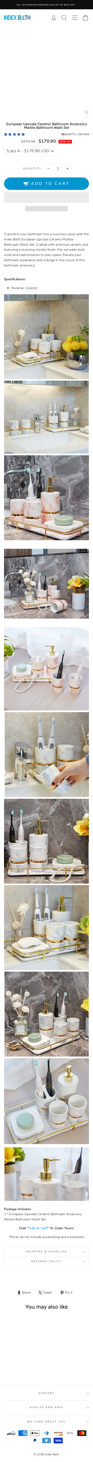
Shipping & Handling (46, 1251)
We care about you (46, 1421)
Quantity (32, 168)
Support (46, 1393)
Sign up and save (46, 1407)
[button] (15, 134)
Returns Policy (46, 1261)
